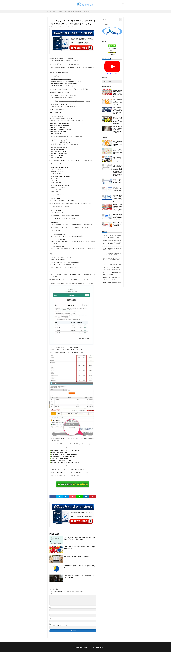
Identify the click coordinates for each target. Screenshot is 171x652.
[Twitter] (59, 496)
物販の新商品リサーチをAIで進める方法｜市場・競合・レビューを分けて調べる (112, 278)
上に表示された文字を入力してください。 (58, 625)
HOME (50, 11)
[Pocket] (72, 496)
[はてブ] (66, 496)
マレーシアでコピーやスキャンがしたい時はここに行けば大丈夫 (117, 151)
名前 (50, 607)
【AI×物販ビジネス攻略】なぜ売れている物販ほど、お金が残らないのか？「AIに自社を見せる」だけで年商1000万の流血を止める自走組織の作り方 (112, 242)
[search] (120, 19)
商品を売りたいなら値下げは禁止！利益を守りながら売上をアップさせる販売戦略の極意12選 (117, 120)
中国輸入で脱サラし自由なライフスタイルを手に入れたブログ (89, 647)
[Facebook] (52, 496)
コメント (51, 593)
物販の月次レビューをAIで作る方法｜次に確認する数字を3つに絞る (112, 273)
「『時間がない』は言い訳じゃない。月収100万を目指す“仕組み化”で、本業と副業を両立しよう (74, 11)
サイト (50, 618)
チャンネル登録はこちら (112, 73)
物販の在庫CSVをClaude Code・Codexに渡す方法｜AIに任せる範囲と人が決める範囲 (112, 263)
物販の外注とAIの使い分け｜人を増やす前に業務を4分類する (117, 181)
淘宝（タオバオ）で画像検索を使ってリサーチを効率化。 (117, 224)
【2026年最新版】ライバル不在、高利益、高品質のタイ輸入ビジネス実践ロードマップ (117, 110)
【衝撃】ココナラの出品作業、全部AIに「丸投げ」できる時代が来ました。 (79, 547)
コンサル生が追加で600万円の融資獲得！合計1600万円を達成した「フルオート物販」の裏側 (79, 538)
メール (50, 612)
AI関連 (54, 11)
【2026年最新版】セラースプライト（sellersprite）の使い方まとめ (117, 102)
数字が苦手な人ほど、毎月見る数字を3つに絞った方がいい (117, 189)
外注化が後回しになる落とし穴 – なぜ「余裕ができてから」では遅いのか (79, 576)
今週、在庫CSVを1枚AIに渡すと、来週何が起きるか (78, 556)
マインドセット (56, 26)
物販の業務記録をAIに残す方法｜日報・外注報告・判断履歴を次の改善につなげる (117, 198)
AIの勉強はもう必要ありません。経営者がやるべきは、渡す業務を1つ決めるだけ (112, 236)
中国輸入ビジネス (62, 26)
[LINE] (79, 496)
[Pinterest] (92, 496)
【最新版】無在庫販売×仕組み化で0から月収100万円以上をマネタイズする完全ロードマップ (117, 93)
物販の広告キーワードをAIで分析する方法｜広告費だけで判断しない (112, 283)
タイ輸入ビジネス (73, 26)
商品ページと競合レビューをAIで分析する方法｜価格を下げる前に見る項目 (117, 217)
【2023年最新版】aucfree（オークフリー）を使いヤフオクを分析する (117, 159)
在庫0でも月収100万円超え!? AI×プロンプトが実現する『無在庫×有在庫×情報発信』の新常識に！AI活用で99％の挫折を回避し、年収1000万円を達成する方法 (117, 170)
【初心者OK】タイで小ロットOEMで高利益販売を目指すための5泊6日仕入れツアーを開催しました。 (117, 129)
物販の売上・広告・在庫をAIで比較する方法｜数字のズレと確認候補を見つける (112, 258)
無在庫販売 (68, 26)
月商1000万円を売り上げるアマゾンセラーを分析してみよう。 (79, 566)
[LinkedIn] (86, 496)
